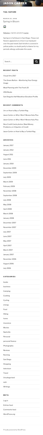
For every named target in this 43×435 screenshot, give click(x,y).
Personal (6, 337)
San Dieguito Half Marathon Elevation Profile (20, 97)
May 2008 (7, 205)
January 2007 (8, 255)
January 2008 (8, 218)
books (5, 282)
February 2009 (9, 186)
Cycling (6, 300)
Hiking (5, 314)
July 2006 (7, 268)
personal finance (9, 341)
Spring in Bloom (11, 21)
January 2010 (8, 164)
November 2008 (9, 191)
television (7, 369)
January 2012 (8, 150)
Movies (6, 328)
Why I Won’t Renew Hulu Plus (27, 115)
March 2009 (8, 182)
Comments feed (9, 410)
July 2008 (7, 200)
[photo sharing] (5, 27)
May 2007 (7, 241)
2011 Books (7, 92)
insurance (7, 323)
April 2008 (7, 209)
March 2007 (8, 250)
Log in (5, 401)
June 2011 (7, 159)
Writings (6, 387)
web (5, 382)
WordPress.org (9, 414)
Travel (5, 373)
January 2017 (8, 145)
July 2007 (7, 232)
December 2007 (9, 223)
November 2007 (9, 227)
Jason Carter (15, 3)
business (6, 287)
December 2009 (9, 168)
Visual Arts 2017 (9, 76)
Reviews (6, 350)
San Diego (7, 359)
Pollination (6, 33)
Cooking (6, 296)
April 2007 (7, 246)
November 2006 (9, 259)
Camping (6, 291)
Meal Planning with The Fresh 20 (16, 88)
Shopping (7, 364)
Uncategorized (9, 378)
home (5, 319)
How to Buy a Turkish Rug (18, 111)
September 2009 (10, 173)
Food (5, 309)
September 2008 (10, 195)
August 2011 (8, 155)
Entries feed (8, 405)
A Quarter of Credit (21, 127)
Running (6, 355)
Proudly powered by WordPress (14, 430)
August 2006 (8, 264)
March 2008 (8, 214)
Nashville (6, 332)
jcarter (26, 33)
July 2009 (7, 177)
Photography (8, 346)
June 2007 (7, 236)
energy (6, 305)
